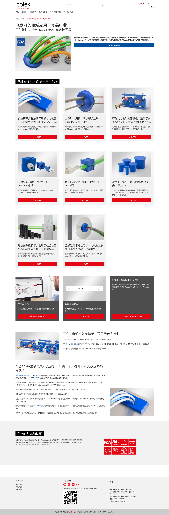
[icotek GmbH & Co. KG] (22, 5)
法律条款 (19, 480)
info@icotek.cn (119, 501)
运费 (70, 512)
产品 (22, 19)
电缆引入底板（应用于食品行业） (39, 19)
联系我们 (18, 484)
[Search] (102, 5)
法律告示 (18, 487)
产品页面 (38, 137)
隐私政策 (18, 490)
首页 (17, 19)
